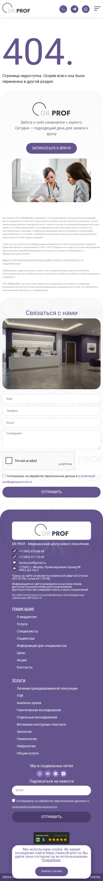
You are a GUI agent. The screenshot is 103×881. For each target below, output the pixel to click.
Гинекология (27, 739)
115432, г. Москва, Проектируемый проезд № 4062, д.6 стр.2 (49, 568)
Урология (24, 732)
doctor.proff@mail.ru (32, 563)
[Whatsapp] (39, 773)
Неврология (26, 746)
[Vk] (47, 773)
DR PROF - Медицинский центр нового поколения (50, 544)
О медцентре (27, 617)
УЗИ (20, 696)
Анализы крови (29, 703)
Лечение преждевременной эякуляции (47, 688)
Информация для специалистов (42, 646)
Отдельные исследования (37, 717)
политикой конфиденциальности (34, 806)
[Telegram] (55, 773)
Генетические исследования (39, 710)
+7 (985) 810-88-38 (31, 551)
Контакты (25, 667)
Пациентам (25, 638)
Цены (21, 653)
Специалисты (27, 631)
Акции (22, 660)
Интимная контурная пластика (41, 724)
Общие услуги (28, 753)
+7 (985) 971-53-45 (31, 557)
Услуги (22, 624)
